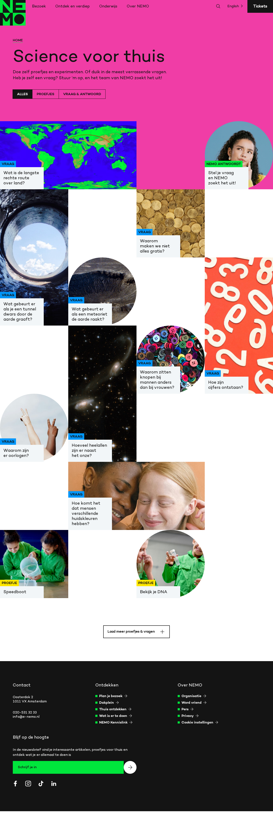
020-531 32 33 (25, 712)
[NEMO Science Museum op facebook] (15, 783)
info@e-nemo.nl (26, 717)
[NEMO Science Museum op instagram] (28, 783)
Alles (22, 94)
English (233, 6)
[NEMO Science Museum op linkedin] (53, 783)
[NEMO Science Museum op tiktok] (41, 783)
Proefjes (45, 94)
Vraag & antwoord (82, 94)
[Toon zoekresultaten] (218, 6)
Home (18, 40)
